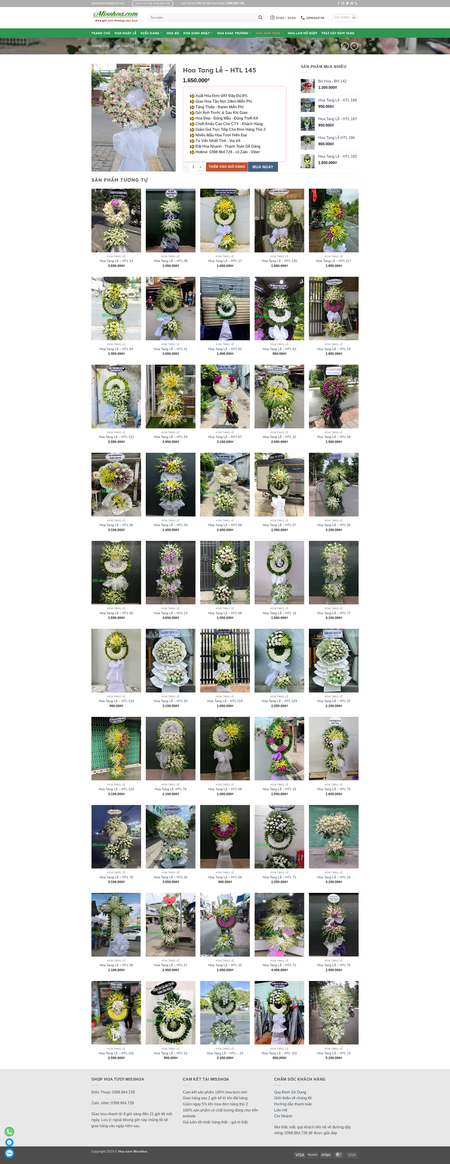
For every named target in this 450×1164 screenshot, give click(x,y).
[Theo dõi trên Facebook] (338, 3)
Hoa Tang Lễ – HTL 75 (334, 789)
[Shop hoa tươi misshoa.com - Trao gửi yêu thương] (116, 18)
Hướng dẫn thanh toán (293, 1104)
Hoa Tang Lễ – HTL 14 (116, 261)
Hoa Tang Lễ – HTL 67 (225, 437)
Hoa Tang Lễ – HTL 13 (171, 613)
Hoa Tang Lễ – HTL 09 (225, 789)
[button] (345, 18)
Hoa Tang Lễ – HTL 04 (225, 877)
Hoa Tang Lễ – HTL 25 (171, 877)
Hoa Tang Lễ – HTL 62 (225, 349)
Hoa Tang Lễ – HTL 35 (116, 525)
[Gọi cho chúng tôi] (356, 3)
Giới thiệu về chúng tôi (293, 1098)
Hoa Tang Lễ (124, 46)
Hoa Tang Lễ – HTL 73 (334, 1053)
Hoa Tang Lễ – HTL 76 (334, 965)
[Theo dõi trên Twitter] (347, 3)
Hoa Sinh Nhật (196, 33)
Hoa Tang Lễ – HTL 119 (225, 701)
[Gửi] (260, 18)
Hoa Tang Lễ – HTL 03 (171, 525)
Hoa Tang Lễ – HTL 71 (279, 877)
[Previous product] (354, 46)
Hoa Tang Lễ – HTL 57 (171, 965)
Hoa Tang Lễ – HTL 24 (334, 877)
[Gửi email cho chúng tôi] (351, 3)
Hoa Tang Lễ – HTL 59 (171, 437)
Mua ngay (263, 167)
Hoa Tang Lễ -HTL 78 (171, 789)
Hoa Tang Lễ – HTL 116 (116, 1053)
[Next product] (345, 46)
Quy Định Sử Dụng (290, 1092)
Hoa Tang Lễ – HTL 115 (279, 1053)
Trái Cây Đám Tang (337, 33)
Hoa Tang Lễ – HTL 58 (116, 965)
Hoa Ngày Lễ (125, 33)
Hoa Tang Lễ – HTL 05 (334, 525)
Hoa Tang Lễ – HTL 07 (279, 525)
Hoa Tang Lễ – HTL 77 (334, 613)
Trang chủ (100, 46)
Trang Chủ (100, 33)
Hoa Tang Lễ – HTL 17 (225, 261)
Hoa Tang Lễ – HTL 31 (171, 349)
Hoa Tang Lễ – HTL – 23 (225, 1053)
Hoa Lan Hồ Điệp (302, 33)
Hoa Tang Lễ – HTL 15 (279, 789)
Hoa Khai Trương (232, 33)
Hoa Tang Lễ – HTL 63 (279, 349)
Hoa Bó (173, 33)
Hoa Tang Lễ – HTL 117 (333, 261)
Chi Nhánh (283, 1116)
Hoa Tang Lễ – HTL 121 (116, 437)
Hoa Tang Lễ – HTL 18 (334, 437)
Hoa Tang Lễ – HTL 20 (171, 701)
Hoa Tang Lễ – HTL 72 (279, 965)
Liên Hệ (280, 1110)
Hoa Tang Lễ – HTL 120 (116, 789)
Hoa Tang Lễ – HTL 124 (116, 701)
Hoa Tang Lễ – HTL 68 (225, 525)
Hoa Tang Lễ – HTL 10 (225, 965)
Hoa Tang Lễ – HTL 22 (334, 701)
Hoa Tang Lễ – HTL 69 (116, 349)
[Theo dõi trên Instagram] (342, 3)
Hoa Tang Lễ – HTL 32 (279, 437)
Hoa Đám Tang (268, 33)
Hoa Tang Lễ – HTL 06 (225, 613)
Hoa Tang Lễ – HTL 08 (171, 261)
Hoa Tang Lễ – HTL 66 (116, 613)
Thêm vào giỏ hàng (227, 166)
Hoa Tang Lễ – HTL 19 (334, 349)
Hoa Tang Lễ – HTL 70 (116, 877)
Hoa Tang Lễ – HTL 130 (279, 261)
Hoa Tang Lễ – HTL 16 (279, 613)
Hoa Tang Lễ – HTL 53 (171, 1053)
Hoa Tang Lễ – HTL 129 (279, 701)
